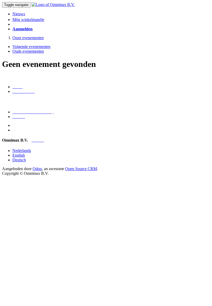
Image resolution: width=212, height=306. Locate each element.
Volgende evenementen (31, 46)
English (18, 155)
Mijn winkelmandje (28, 19)
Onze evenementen (28, 38)
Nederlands (21, 150)
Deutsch (19, 160)
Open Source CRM (81, 168)
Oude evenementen (28, 51)
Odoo (37, 168)
